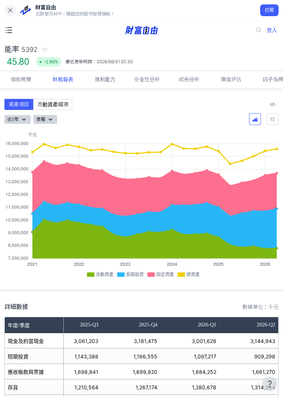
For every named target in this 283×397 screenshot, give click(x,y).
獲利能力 (105, 79)
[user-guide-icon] (269, 383)
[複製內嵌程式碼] (273, 104)
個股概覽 (21, 79)
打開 (269, 10)
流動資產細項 (52, 104)
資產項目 (18, 104)
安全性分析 (147, 79)
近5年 (13, 119)
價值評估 (231, 79)
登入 (272, 30)
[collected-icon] (45, 49)
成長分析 (189, 79)
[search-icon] (259, 30)
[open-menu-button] (8, 30)
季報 (40, 119)
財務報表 (63, 79)
